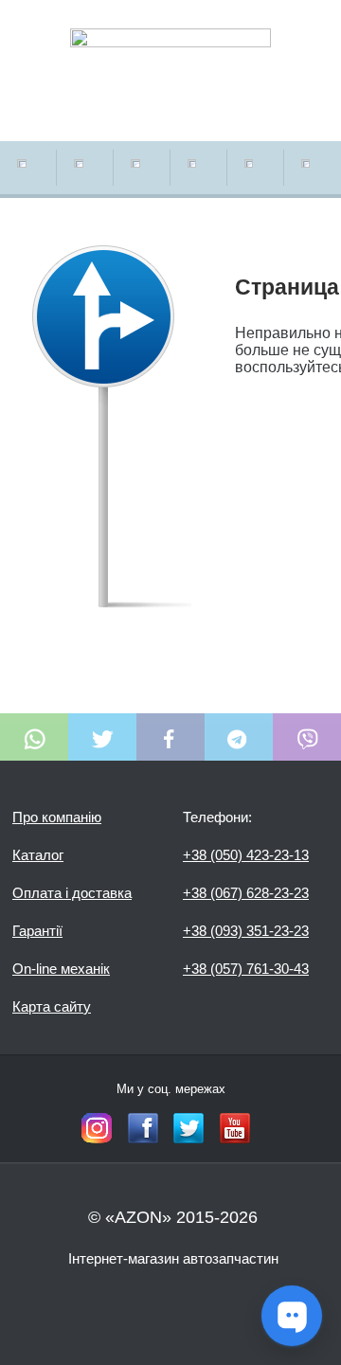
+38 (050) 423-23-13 (246, 855)
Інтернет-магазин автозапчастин (173, 1258)
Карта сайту (51, 1006)
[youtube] (235, 1128)
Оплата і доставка (72, 893)
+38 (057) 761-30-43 (246, 969)
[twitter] (188, 1128)
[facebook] (143, 1128)
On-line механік (61, 969)
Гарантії (37, 931)
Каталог (37, 855)
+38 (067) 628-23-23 (246, 893)
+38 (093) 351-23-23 (246, 931)
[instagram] (96, 1128)
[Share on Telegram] (239, 737)
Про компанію (56, 817)
